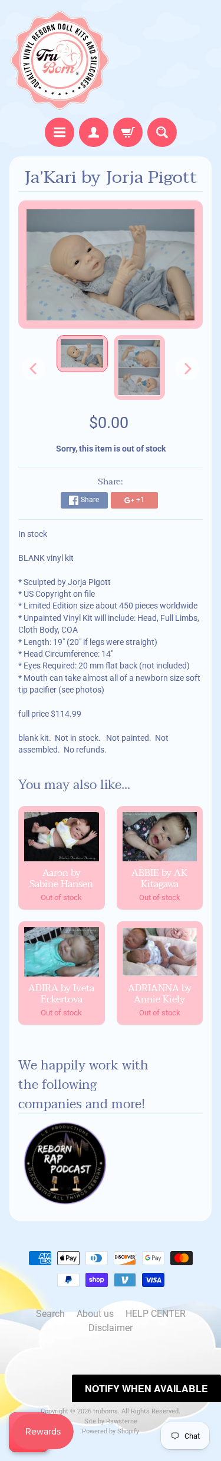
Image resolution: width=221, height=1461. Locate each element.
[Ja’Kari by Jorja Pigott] (82, 353)
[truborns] (60, 60)
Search (50, 1313)
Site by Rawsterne (110, 1421)
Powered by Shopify (110, 1431)
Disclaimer (110, 1327)
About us (95, 1313)
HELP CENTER (156, 1313)
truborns (105, 1411)
